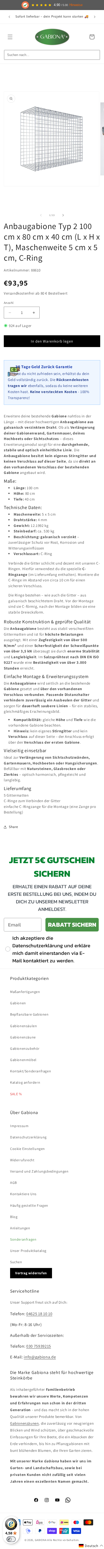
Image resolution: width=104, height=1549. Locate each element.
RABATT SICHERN (72, 924)
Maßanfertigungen (25, 991)
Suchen (16, 1262)
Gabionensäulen (23, 1026)
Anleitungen (20, 1228)
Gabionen (18, 1003)
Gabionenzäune (23, 1037)
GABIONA (41, 1540)
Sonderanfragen (23, 1239)
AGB (13, 1182)
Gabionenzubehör (25, 1048)
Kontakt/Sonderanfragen (30, 1071)
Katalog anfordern (25, 1082)
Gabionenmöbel (23, 1060)
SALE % (16, 1094)
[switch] (11, 1539)
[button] (10, 36)
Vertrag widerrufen (31, 1273)
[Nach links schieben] (40, 215)
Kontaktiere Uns (23, 1194)
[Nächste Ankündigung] (94, 16)
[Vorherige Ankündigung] (9, 16)
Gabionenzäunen (24, 1423)
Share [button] (13, 826)
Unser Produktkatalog (28, 1250)
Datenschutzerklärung (28, 1137)
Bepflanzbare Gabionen (29, 1014)
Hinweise (76, 5)
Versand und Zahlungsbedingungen (39, 1171)
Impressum (19, 1126)
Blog (13, 1216)
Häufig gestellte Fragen (29, 1205)
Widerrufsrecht (22, 1160)
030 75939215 (38, 1346)
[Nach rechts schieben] (63, 215)
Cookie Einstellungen (27, 1148)
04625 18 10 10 (39, 1313)
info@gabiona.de (40, 1357)
